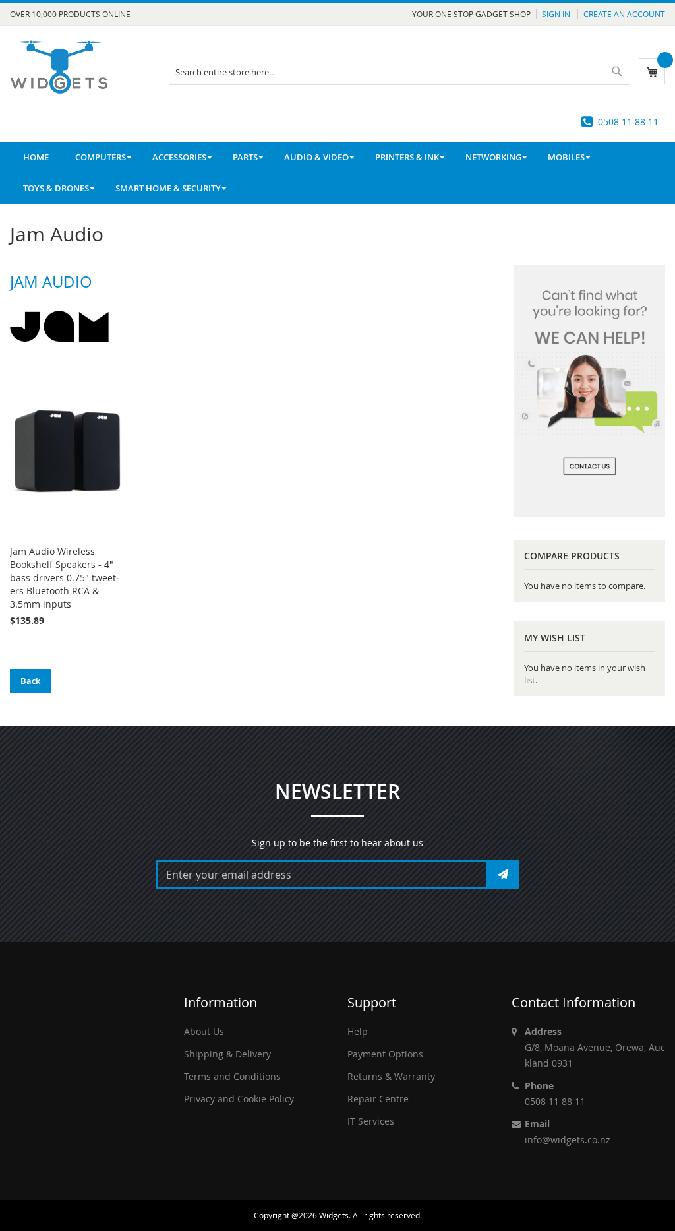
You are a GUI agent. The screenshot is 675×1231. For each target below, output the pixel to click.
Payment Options (385, 1054)
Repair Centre (378, 1098)
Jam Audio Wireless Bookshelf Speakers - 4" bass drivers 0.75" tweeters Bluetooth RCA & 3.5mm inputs (64, 577)
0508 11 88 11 (628, 121)
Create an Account (624, 14)
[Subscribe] (503, 874)
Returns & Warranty (391, 1076)
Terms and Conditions (232, 1076)
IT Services (370, 1121)
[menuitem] (100, 157)
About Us (204, 1031)
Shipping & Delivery (227, 1054)
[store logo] (59, 66)
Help (357, 1031)
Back (30, 681)
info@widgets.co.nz (567, 1139)
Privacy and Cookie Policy (239, 1098)
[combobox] (399, 72)
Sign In (557, 14)
